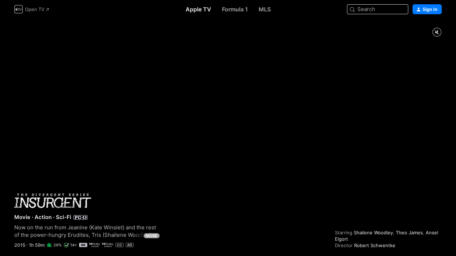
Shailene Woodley (373, 232)
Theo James (409, 232)
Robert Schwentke (374, 245)
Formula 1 (235, 9)
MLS (265, 9)
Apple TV (198, 9)
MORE (151, 235)
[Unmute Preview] (437, 32)
